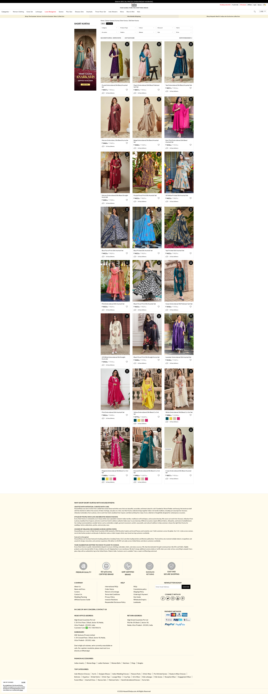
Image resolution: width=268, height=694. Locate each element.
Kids (138, 12)
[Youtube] (178, 598)
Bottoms (77, 677)
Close (23, 682)
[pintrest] (182, 598)
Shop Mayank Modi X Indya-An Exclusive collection (223, 16)
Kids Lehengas (147, 677)
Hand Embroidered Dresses (130, 680)
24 (129, 38)
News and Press (79, 589)
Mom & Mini (130, 12)
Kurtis (94, 674)
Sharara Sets (79, 12)
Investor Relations (111, 600)
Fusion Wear (78, 680)
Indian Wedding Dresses (120, 674)
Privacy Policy (110, 597)
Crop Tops (127, 677)
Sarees (61, 12)
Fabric (178, 28)
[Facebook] (163, 598)
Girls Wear (136, 677)
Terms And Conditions (112, 594)
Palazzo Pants (136, 674)
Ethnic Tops (106, 677)
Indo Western (113, 12)
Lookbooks (137, 602)
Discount (160, 28)
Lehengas (38, 12)
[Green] (135, 421)
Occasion (104, 32)
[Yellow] (139, 421)
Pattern (122, 32)
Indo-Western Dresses (82, 674)
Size (159, 32)
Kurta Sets (145, 680)
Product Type (124, 28)
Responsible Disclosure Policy (115, 602)
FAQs (135, 586)
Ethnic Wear (147, 674)
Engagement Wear (184, 677)
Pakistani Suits (114, 680)
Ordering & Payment (140, 594)
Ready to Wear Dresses (177, 674)
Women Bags (91, 663)
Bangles (140, 663)
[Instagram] (173, 598)
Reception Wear (170, 677)
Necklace (126, 663)
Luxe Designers (50, 12)
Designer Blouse (104, 674)
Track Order (235, 4)
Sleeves (141, 32)
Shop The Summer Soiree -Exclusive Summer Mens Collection (44, 16)
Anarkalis (89, 12)
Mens (122, 12)
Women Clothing (18, 12)
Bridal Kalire (95, 677)
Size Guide (137, 597)
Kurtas (117, 20)
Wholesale (243, 5)
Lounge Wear (116, 677)
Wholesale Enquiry (139, 600)
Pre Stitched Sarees (160, 674)
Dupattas (85, 677)
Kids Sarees (158, 677)
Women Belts (116, 663)
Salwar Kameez (110, 20)
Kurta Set (30, 12)
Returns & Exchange (112, 592)
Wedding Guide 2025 (225, 4)
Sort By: (185, 38)
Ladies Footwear (103, 663)
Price (177, 32)
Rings (133, 663)
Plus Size (69, 12)
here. (21, 690)
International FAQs (111, 586)
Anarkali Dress (90, 680)
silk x (103, 23)
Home (102, 20)
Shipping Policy (138, 592)
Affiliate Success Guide (82, 600)
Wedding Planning (80, 597)
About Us (77, 586)
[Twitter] (168, 598)
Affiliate (249, 4)
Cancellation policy (140, 589)
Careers (77, 592)
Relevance (187, 38)
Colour (141, 28)
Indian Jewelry (79, 663)
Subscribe (186, 587)
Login (254, 4)
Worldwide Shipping (134, 16)
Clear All (109, 23)
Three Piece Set (100, 12)
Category (104, 28)
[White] (143, 421)
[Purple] (146, 421)
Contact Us (78, 594)
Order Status (109, 589)
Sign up (259, 4)
